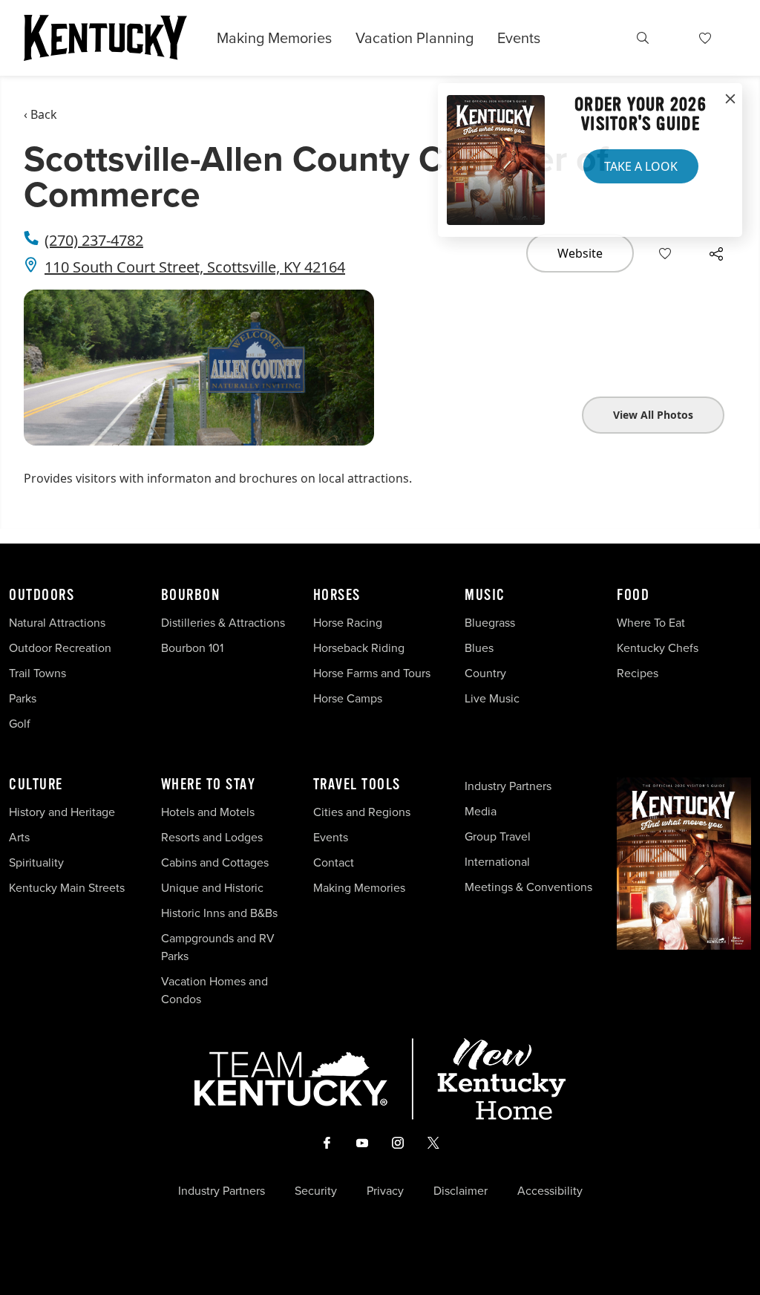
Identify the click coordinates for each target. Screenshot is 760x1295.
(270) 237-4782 (94, 240)
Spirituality (38, 862)
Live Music (492, 698)
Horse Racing (347, 622)
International (497, 861)
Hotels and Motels (208, 812)
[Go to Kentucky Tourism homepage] (105, 38)
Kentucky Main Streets (67, 887)
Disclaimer (460, 1191)
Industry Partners (508, 786)
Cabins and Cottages (215, 862)
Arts (19, 837)
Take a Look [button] (641, 166)
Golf (19, 723)
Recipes (639, 673)
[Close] (730, 99)
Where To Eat (651, 622)
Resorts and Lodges (212, 837)
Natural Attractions (57, 622)
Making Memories (274, 37)
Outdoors (41, 595)
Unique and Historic (212, 887)
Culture (36, 784)
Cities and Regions (361, 812)
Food (633, 595)
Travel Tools (357, 784)
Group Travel (498, 836)
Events (518, 38)
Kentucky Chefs (657, 647)
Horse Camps (347, 698)
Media (481, 811)
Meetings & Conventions (528, 887)
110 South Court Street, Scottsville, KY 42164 (195, 267)
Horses (337, 595)
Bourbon (190, 595)
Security (316, 1191)
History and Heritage (63, 812)
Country (485, 673)
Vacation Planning (415, 38)
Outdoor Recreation (60, 647)
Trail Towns (37, 673)
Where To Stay (208, 784)
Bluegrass (490, 622)
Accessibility (550, 1191)
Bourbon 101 (192, 647)
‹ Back (40, 114)
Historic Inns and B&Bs (219, 912)
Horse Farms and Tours (371, 673)
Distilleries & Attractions (223, 622)
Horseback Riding (358, 647)
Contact (333, 862)
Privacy (385, 1191)
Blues (479, 647)
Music (485, 595)
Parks (22, 698)
